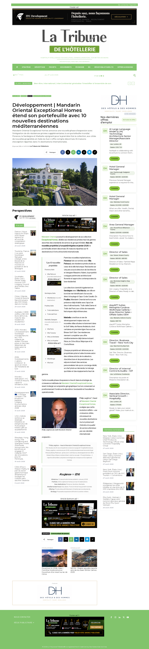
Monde (23, 96)
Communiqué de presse (60, 533)
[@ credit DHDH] (74, 24)
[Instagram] (97, 76)
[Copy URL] (94, 152)
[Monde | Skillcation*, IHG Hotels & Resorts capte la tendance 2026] (33, 378)
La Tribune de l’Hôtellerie (39, 146)
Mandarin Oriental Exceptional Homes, (77, 383)
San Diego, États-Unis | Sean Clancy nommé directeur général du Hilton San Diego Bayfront (113, 457)
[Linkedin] (78, 152)
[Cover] (69, 234)
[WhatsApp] (73, 152)
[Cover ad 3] (54, 287)
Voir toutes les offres (129, 119)
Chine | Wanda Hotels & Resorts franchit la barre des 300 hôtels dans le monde (22, 300)
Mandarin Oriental (49, 237)
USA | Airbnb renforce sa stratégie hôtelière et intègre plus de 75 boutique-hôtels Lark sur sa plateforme (21, 423)
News (30, 96)
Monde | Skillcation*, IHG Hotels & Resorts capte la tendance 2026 (22, 381)
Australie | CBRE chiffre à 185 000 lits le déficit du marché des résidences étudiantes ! (22, 317)
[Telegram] (89, 152)
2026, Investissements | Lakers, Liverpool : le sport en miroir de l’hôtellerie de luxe (22, 363)
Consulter (114, 158)
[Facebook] (95, 76)
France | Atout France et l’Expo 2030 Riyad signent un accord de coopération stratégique (22, 237)
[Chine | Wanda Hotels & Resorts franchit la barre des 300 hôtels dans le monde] (33, 297)
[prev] (129, 83)
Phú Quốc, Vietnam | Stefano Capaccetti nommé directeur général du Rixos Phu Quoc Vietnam (114, 501)
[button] (123, 76)
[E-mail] (84, 152)
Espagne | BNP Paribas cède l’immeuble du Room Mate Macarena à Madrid (68, 83)
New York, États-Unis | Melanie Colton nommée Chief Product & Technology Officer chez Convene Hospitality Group (113, 441)
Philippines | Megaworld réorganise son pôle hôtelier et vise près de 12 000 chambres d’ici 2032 (114, 486)
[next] (133, 83)
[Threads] (103, 76)
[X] (99, 76)
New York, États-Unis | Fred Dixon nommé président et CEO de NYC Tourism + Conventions (114, 472)
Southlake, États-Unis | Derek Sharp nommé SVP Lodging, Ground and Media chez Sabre (22, 282)
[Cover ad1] (69, 514)
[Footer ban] (74, 627)
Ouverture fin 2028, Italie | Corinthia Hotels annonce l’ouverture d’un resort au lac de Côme (54, 571)
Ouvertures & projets (42, 96)
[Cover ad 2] (54, 351)
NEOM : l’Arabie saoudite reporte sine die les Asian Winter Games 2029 (84, 570)
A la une (16, 96)
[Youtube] (101, 76)
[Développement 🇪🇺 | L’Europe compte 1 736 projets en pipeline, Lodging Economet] (33, 394)
